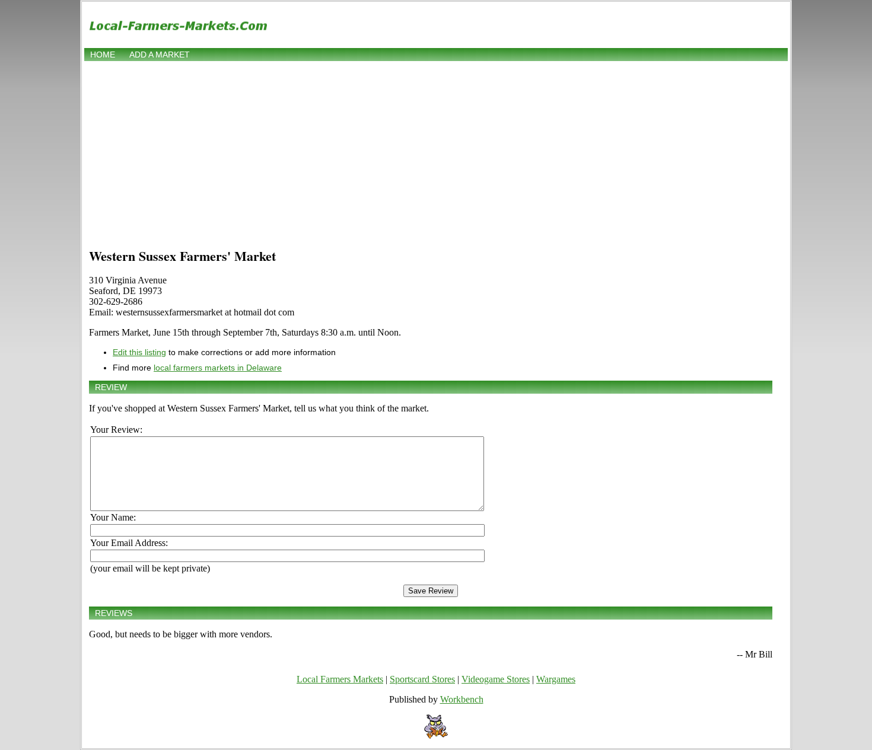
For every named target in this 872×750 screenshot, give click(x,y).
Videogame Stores (496, 679)
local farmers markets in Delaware (218, 367)
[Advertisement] (436, 152)
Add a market (159, 54)
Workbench (461, 699)
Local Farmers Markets (340, 679)
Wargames (555, 679)
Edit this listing (139, 352)
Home (102, 54)
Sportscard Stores (422, 679)
